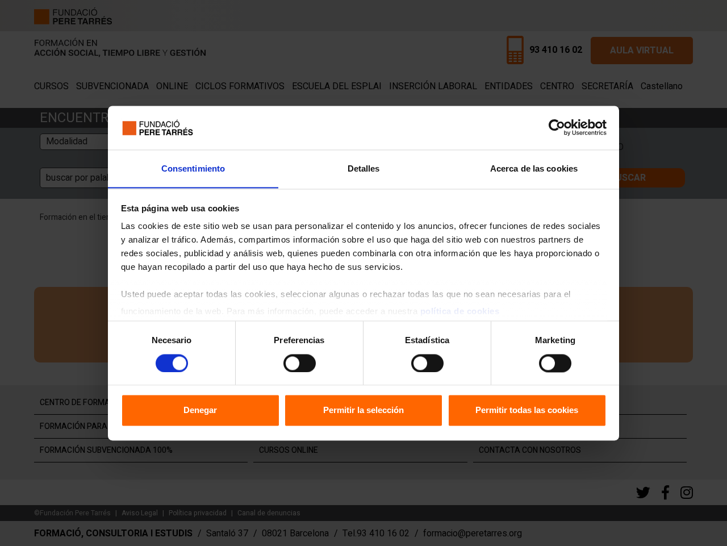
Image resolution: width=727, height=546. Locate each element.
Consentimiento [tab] (193, 168)
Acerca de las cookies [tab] (534, 168)
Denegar (200, 410)
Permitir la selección (363, 410)
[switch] (299, 363)
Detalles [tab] (364, 168)
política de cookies (460, 311)
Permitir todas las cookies (526, 410)
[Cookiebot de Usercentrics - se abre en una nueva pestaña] (557, 127)
